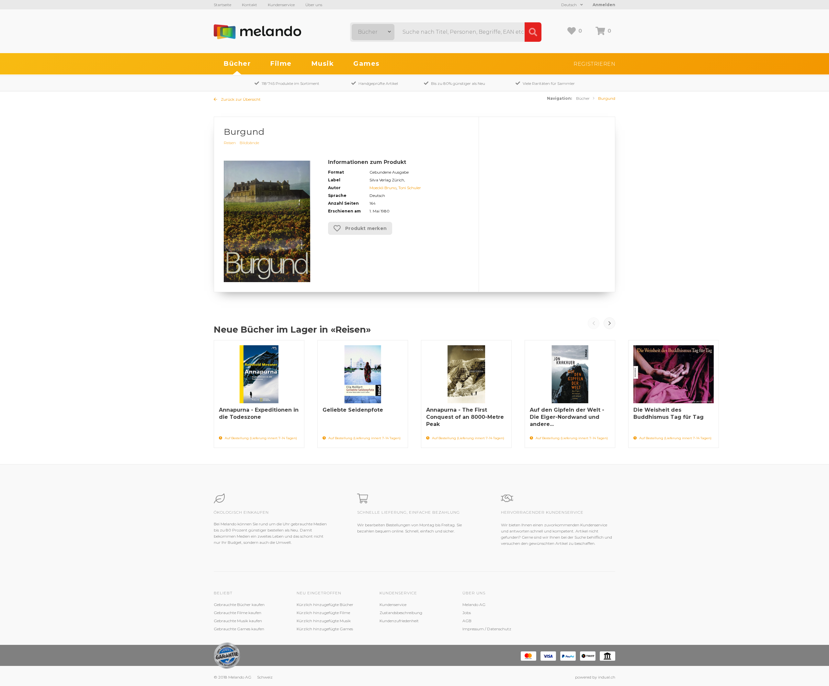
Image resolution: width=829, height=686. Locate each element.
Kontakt (249, 4)
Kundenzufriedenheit (399, 620)
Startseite (222, 4)
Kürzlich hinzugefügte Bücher (325, 604)
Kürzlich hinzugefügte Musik (324, 620)
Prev (593, 323)
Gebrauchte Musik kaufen (238, 620)
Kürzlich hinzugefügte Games (325, 628)
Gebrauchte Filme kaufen (237, 612)
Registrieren (594, 64)
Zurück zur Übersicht (240, 99)
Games (366, 63)
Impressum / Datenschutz (486, 628)
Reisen (230, 142)
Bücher (237, 63)
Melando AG (473, 604)
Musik (322, 63)
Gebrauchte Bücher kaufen (239, 604)
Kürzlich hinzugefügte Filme (323, 612)
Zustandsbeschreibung (401, 612)
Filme (281, 63)
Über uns (313, 4)
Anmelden (604, 4)
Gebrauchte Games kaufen (239, 628)
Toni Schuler (409, 187)
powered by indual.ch (595, 677)
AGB (466, 620)
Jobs (466, 612)
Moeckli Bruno (382, 187)
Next (609, 323)
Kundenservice (281, 4)
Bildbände (249, 142)
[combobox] (373, 32)
